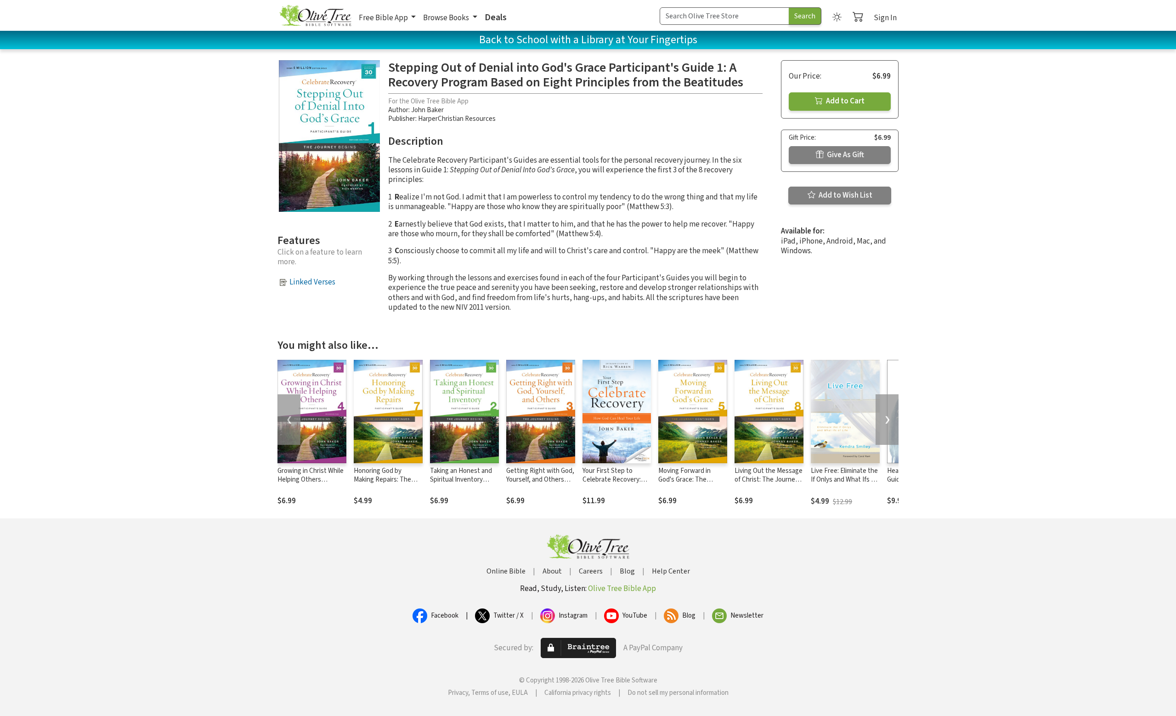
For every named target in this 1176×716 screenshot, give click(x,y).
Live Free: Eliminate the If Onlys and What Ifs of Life (844, 479)
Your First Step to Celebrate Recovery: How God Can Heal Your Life (615, 484)
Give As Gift (844, 154)
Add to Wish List (844, 195)
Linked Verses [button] (312, 282)
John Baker (427, 110)
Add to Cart (845, 101)
